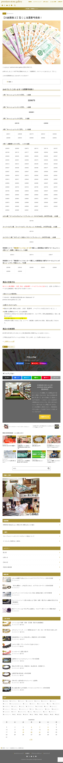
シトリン (26, 703)
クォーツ (6, 703)
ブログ (4, 13)
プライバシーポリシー (36, 753)
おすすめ (6, 701)
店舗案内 (30, 1)
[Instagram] (9, 5)
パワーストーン (30, 706)
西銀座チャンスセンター (21, 248)
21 (39, 732)
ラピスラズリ (7, 711)
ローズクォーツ (7, 714)
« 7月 (30, 739)
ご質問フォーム (8, 341)
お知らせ (5, 557)
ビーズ (46, 706)
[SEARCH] (15, 5)
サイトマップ (46, 753)
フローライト (54, 706)
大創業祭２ (12, 346)
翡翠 (42, 714)
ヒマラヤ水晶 (39, 706)
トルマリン (15, 706)
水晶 (32, 714)
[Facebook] (2, 5)
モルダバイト (56, 709)
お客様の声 (60, 1)
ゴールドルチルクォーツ (16, 703)
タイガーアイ (57, 703)
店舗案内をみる (44, 417)
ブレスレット (7, 709)
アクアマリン (14, 701)
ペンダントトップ (24, 709)
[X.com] (4, 5)
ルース (45, 711)
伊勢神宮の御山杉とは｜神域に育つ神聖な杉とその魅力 (18, 525)
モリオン (48, 709)
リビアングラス (23, 711)
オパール (38, 701)
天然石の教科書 (7, 567)
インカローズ (30, 701)
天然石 (20, 714)
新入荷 (5, 552)
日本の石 (26, 714)
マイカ (32, 709)
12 (23, 730)
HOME (3, 748)
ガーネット (53, 701)
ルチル (30, 711)
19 (23, 732)
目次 (10, 82)
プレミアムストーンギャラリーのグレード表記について (18, 536)
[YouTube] (7, 5)
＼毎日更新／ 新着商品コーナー (31, 8)
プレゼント (15, 709)
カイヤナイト (45, 701)
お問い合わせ (45, 1)
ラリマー (15, 711)
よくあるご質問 (53, 1)
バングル (22, 706)
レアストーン (53, 711)
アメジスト (22, 701)
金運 (52, 714)
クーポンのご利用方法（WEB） (12, 541)
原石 (15, 714)
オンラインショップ (37, 1)
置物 (37, 714)
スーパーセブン (42, 703)
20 (31, 732)
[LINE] (11, 5)
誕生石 (47, 714)
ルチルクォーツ (38, 711)
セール (49, 703)
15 (48, 730)
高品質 (57, 714)
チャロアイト (7, 706)
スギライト (33, 703)
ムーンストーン (40, 709)
